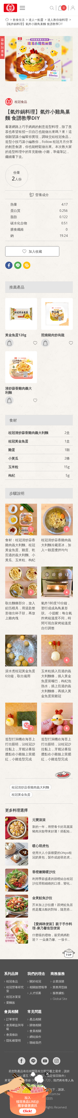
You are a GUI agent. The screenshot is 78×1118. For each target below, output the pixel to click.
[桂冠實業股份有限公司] (10, 8)
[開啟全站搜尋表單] (52, 8)
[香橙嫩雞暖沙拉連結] (16, 880)
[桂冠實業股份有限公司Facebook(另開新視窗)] (21, 1061)
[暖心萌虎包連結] (16, 854)
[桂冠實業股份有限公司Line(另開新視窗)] (33, 1061)
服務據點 (58, 993)
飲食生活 (19, 20)
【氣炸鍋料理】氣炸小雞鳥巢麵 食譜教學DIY (34, 24)
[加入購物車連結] (9, 343)
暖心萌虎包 (40, 845)
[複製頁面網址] (26, 265)
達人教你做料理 (57, 20)
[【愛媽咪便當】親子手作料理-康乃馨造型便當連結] (16, 932)
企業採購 (58, 981)
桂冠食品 (21, 101)
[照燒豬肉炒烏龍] (57, 314)
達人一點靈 (36, 20)
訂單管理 (12, 1019)
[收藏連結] (35, 343)
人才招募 (35, 993)
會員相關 (35, 1031)
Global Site (60, 999)
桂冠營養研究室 (15, 989)
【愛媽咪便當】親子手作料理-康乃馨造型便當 (52, 926)
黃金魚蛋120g (15, 335)
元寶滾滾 (39, 819)
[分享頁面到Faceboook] (8, 265)
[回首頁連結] (7, 19)
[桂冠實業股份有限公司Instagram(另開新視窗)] (56, 1061)
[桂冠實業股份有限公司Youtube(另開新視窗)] (45, 1061)
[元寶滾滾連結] (16, 828)
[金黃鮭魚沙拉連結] (16, 906)
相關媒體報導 (38, 987)
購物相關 (35, 1025)
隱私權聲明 (13, 1040)
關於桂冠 (35, 981)
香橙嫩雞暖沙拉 (44, 871)
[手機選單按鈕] (22, 8)
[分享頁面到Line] (17, 265)
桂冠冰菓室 (13, 997)
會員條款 (12, 1035)
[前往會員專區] (73, 8)
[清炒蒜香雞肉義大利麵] (21, 367)
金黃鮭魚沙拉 (42, 898)
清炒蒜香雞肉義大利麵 (18, 390)
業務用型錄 (60, 987)
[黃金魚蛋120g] (21, 314)
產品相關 (35, 1019)
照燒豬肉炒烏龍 (52, 335)
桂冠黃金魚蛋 (21, 794)
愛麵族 (10, 1002)
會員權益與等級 (15, 1027)
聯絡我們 (35, 1042)
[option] (39, 58)
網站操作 (35, 1037)
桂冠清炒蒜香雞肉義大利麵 (30, 787)
